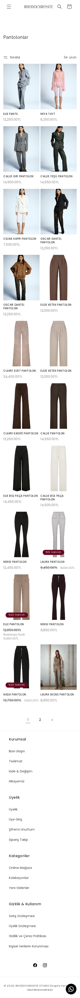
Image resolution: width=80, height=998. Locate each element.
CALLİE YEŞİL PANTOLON (56, 176)
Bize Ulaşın (17, 751)
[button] (9, 7)
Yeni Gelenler (19, 888)
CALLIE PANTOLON (52, 433)
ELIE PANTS (10, 114)
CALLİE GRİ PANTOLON (18, 176)
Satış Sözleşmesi (22, 916)
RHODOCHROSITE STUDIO (32, 986)
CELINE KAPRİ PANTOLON (19, 239)
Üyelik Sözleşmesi (22, 926)
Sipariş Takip (18, 839)
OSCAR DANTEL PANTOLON (51, 240)
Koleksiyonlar (19, 878)
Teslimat (15, 761)
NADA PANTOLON (14, 694)
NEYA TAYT (47, 114)
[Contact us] (71, 989)
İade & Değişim (20, 771)
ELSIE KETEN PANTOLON (56, 305)
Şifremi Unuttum (22, 829)
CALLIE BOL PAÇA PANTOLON (52, 497)
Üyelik (13, 809)
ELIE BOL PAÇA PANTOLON (20, 496)
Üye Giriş (15, 819)
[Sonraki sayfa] (52, 720)
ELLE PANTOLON (13, 624)
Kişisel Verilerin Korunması (28, 946)
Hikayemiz (16, 781)
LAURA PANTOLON (52, 562)
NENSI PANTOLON (52, 624)
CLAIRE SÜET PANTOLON (19, 371)
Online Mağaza (20, 868)
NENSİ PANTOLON (14, 562)
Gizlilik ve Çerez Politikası (27, 936)
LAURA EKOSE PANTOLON (57, 694)
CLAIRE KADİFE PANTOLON (20, 433)
